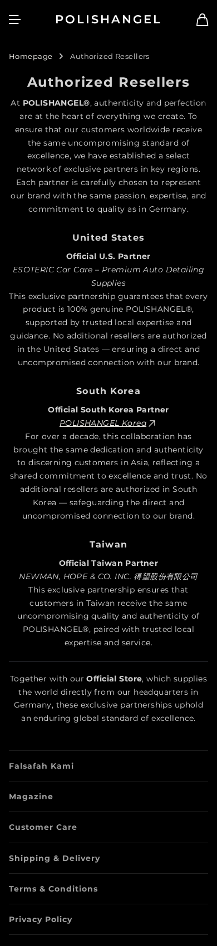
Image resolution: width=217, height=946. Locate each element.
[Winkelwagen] (202, 20)
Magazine (31, 796)
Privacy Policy (40, 919)
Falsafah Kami (41, 766)
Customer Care (43, 827)
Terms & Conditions (53, 889)
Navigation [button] (15, 19)
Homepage (30, 56)
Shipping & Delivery (54, 858)
